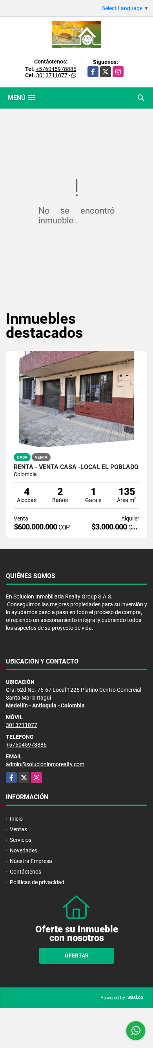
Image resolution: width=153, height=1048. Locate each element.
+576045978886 (56, 69)
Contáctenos (25, 871)
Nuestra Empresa (31, 861)
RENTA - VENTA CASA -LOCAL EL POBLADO (76, 467)
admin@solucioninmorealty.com (45, 764)
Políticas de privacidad (37, 882)
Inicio (16, 819)
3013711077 (51, 75)
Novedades (23, 850)
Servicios (20, 840)
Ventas (18, 829)
